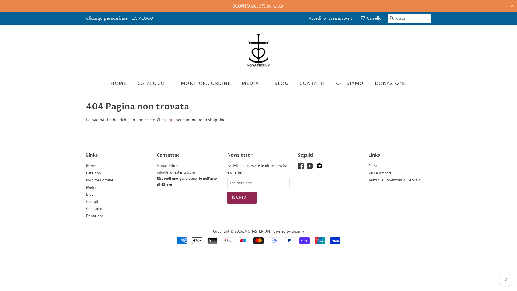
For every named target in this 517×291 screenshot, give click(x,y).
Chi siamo (350, 83)
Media (251, 83)
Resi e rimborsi (380, 173)
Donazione (390, 83)
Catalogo (152, 83)
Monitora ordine (206, 83)
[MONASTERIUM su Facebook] (301, 167)
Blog (281, 83)
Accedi (315, 18)
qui (171, 119)
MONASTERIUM (257, 231)
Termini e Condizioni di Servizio (394, 180)
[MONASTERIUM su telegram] (319, 167)
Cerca (372, 165)
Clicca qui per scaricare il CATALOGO (119, 18)
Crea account (340, 18)
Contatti (312, 83)
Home (119, 83)
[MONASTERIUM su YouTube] (310, 167)
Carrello (374, 18)
